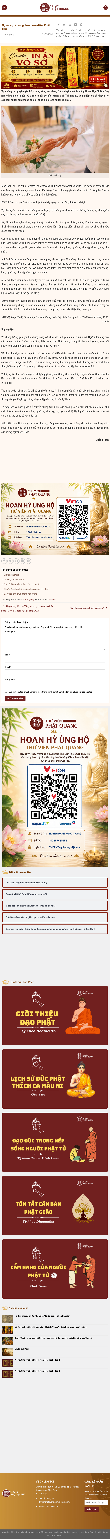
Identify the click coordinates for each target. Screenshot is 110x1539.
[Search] (105, 7)
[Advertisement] (55, 464)
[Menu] (4, 7)
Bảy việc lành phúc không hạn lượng (20, 594)
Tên (7, 655)
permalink (52, 599)
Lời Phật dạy (8, 34)
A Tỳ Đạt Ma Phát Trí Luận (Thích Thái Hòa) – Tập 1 (37, 1371)
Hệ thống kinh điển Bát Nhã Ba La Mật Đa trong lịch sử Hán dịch (42, 1316)
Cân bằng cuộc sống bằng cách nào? (87, 608)
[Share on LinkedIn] (75, 24)
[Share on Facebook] (58, 24)
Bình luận (10, 632)
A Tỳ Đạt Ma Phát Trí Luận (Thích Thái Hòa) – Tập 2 (37, 1360)
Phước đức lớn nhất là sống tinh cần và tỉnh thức (26, 589)
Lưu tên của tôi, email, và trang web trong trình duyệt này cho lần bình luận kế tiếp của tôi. (50, 692)
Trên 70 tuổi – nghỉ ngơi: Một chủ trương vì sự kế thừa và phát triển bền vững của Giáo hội (54, 1338)
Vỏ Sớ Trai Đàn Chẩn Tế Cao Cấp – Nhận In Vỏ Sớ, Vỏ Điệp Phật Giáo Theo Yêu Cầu (51, 1327)
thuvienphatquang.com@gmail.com (54, 1502)
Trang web (10, 679)
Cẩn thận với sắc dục (14, 579)
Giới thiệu (43, 1493)
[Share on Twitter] (64, 24)
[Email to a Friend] (70, 24)
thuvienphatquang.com (29, 1532)
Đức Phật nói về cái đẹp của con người (22, 584)
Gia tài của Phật (11, 575)
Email (8, 667)
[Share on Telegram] (81, 24)
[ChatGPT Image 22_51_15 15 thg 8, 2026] (55, 67)
